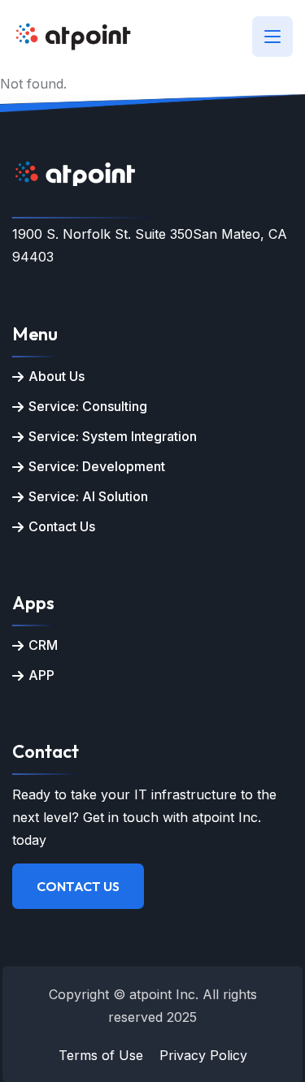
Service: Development (96, 466)
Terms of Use (101, 1055)
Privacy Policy (203, 1055)
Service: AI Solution (88, 496)
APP (41, 675)
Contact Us (61, 526)
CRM (43, 645)
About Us (56, 376)
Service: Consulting (87, 406)
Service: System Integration (112, 436)
